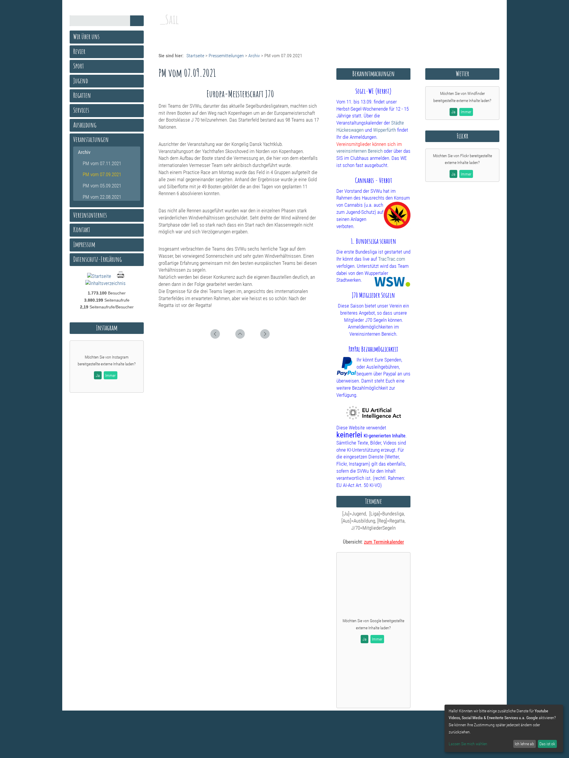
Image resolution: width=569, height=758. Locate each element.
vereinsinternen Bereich (359, 151)
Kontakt (81, 229)
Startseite (195, 55)
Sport (78, 65)
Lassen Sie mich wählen (468, 743)
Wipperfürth (384, 130)
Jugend (80, 80)
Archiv (254, 55)
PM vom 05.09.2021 (102, 186)
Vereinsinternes (90, 215)
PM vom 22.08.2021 (102, 197)
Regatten (82, 95)
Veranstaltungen (91, 139)
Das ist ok (547, 743)
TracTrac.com (391, 259)
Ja (364, 639)
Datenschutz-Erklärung (97, 259)
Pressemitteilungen (226, 55)
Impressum (84, 244)
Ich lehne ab (524, 743)
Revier (79, 51)
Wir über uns (86, 36)
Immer (377, 639)
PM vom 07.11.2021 (102, 163)
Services (81, 110)
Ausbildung (84, 124)
